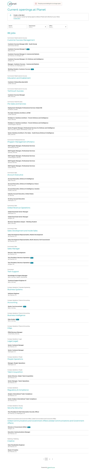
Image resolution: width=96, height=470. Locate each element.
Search (10, 25)
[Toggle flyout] (45, 27)
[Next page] (52, 459)
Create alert (16, 18)
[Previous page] (43, 459)
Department (32, 25)
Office (50, 25)
